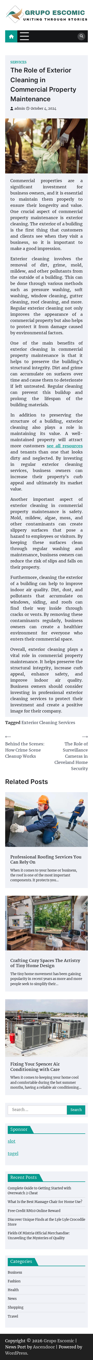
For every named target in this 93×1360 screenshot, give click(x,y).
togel (13, 1153)
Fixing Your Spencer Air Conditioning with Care (35, 1067)
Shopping (16, 1307)
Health (13, 1290)
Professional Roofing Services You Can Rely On (45, 860)
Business (15, 1272)
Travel (13, 1316)
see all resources (65, 445)
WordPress (16, 1353)
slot (12, 1141)
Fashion (14, 1281)
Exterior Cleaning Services (48, 722)
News (12, 1299)
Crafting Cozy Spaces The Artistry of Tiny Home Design (45, 963)
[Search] (81, 36)
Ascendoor (44, 1346)
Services (18, 62)
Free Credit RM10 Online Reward (34, 1211)
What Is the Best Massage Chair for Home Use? (45, 1202)
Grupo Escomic (59, 1340)
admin (19, 108)
